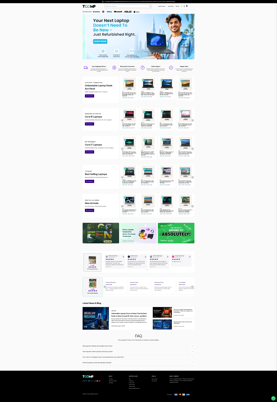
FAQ (130, 379)
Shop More (90, 95)
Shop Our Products (113, 380)
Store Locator (154, 379)
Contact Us (131, 380)
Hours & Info (154, 380)
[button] (186, 6)
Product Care (131, 382)
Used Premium (162, 6)
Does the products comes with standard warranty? (97, 362)
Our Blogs (111, 382)
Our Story (111, 379)
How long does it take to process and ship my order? (98, 351)
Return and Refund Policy (134, 388)
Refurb (177, 6)
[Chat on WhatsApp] (273, 398)
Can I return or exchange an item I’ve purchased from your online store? (103, 357)
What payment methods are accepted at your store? (97, 346)
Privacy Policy (132, 384)
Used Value (171, 6)
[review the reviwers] (123, 256)
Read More (108, 266)
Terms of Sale (132, 386)
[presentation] (122, 120)
